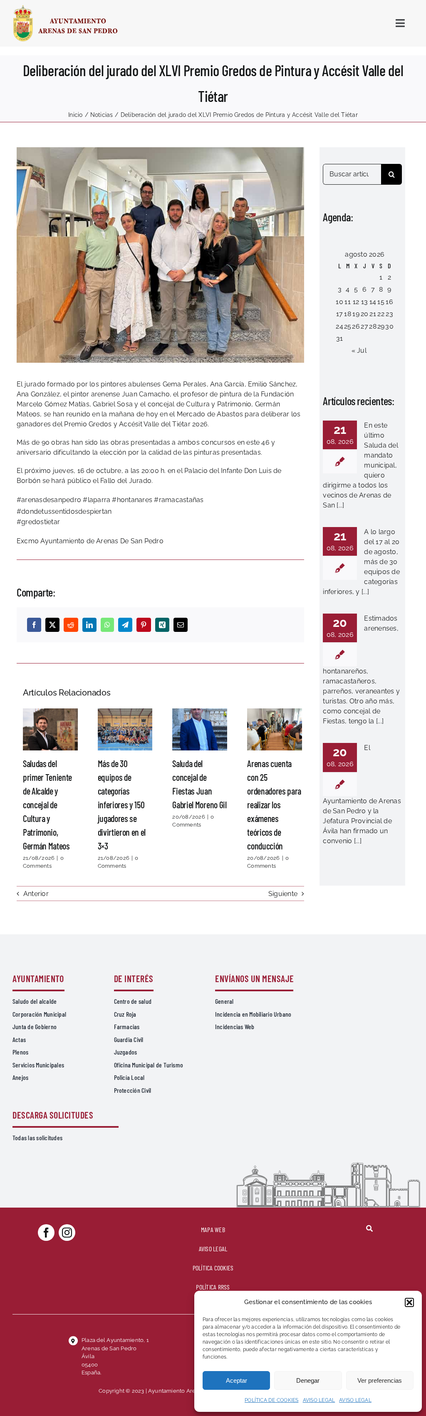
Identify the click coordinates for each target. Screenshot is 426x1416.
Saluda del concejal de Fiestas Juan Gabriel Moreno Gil (199, 729)
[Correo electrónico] (180, 625)
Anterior (36, 894)
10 (339, 302)
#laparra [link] (96, 500)
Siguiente (282, 894)
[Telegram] (125, 625)
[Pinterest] (143, 625)
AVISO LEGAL (319, 1400)
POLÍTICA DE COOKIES (272, 1400)
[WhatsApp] (107, 625)
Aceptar (236, 1380)
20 (364, 314)
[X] (52, 625)
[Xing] (162, 625)
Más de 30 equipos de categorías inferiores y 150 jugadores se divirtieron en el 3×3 (125, 729)
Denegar (308, 1380)
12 (356, 302)
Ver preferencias (379, 1380)
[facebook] (46, 1232)
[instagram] (67, 1232)
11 (347, 302)
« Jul (359, 350)
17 (339, 314)
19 (355, 314)
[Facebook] (34, 625)
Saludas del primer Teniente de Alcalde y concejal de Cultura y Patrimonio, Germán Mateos (50, 729)
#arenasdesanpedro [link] (49, 500)
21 (372, 314)
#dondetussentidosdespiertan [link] (64, 511)
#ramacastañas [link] (178, 500)
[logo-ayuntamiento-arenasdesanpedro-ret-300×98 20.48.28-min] (65, 7)
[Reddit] (71, 625)
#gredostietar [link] (39, 522)
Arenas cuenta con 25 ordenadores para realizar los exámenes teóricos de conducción (274, 729)
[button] (409, 1302)
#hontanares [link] (132, 500)
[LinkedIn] (89, 625)
